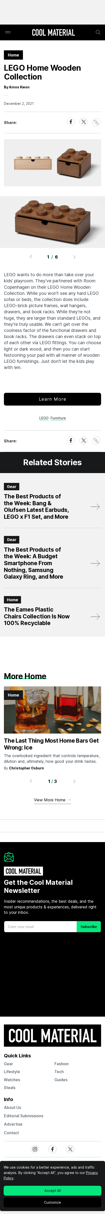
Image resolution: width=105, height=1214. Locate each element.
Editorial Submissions (23, 1115)
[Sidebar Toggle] (8, 32)
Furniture (58, 418)
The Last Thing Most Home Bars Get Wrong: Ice (51, 744)
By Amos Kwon (17, 87)
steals (9, 1087)
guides (60, 1079)
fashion (61, 1063)
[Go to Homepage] (53, 33)
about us (12, 1107)
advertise (13, 1124)
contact (11, 1132)
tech (59, 1071)
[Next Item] (74, 257)
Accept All (52, 1190)
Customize (52, 1202)
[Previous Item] (31, 257)
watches (12, 1079)
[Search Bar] (98, 32)
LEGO (44, 418)
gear (8, 1063)
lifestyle (12, 1071)
